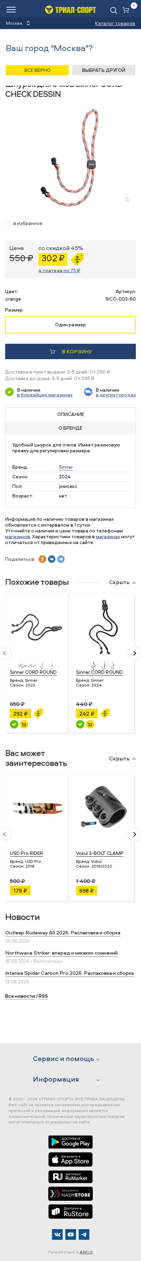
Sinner (66, 467)
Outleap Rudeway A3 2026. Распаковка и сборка (62, 932)
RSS (43, 996)
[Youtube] (70, 1234)
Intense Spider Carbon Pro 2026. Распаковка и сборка (69, 972)
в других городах (116, 394)
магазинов (17, 536)
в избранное (27, 223)
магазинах (108, 536)
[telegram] (61, 559)
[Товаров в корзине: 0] (127, 10)
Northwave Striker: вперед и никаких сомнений (61, 952)
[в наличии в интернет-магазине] (24, 724)
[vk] (51, 559)
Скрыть (119, 582)
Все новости (20, 996)
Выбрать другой (103, 70)
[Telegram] (84, 1234)
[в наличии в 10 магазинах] (14, 724)
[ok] (42, 559)
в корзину (77, 351)
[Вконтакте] (57, 1234)
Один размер (70, 324)
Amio (86, 1252)
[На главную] (70, 9)
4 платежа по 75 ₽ (59, 270)
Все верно (37, 70)
